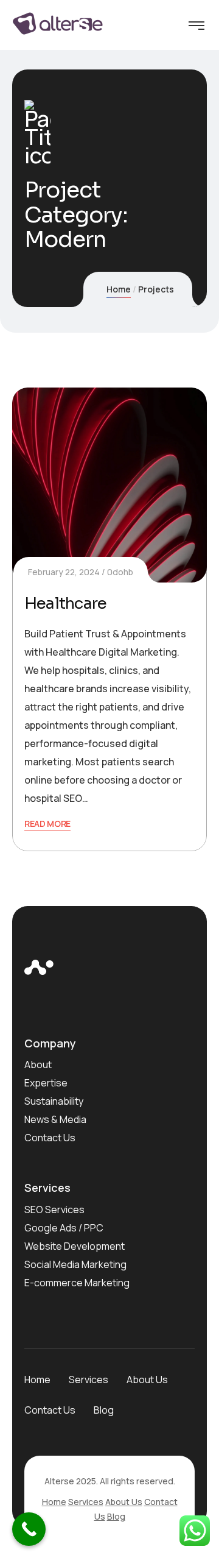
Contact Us (49, 1137)
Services (88, 1379)
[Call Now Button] (29, 1529)
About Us (147, 1379)
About (38, 1064)
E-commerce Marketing (77, 1282)
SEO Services (54, 1209)
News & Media (55, 1119)
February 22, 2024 (64, 572)
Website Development (74, 1246)
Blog (104, 1410)
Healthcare (65, 603)
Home (118, 289)
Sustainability (53, 1101)
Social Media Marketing (75, 1264)
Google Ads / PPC (63, 1227)
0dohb (120, 572)
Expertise (46, 1082)
